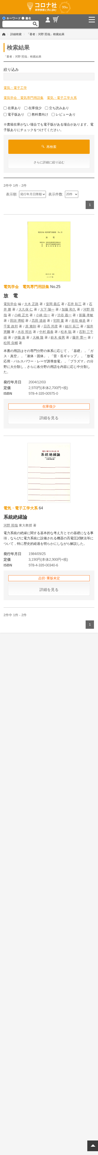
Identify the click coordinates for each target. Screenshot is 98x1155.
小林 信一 (43, 315)
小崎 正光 (21, 315)
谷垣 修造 (78, 320)
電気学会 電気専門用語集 (24, 98)
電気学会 (10, 304)
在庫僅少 (35, 108)
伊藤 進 (19, 337)
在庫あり (14, 108)
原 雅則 (30, 326)
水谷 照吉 (25, 332)
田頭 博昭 (17, 320)
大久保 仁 (26, 309)
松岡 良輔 (11, 343)
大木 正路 (31, 304)
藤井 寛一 (79, 337)
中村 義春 (46, 332)
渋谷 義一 (64, 315)
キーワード (13, 18)
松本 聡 (66, 332)
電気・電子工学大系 (62, 98)
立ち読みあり (59, 108)
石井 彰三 (74, 304)
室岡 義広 (53, 304)
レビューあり (66, 114)
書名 (28, 18)
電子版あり (16, 114)
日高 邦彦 (51, 326)
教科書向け (40, 114)
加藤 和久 (69, 309)
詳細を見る (49, 418)
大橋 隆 (38, 337)
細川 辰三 (72, 326)
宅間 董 (58, 320)
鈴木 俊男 (58, 337)
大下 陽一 (47, 309)
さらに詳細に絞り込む (49, 162)
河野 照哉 (11, 525)
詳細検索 (16, 34)
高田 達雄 (39, 320)
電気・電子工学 (15, 88)
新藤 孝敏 (86, 315)
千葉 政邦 (11, 326)
